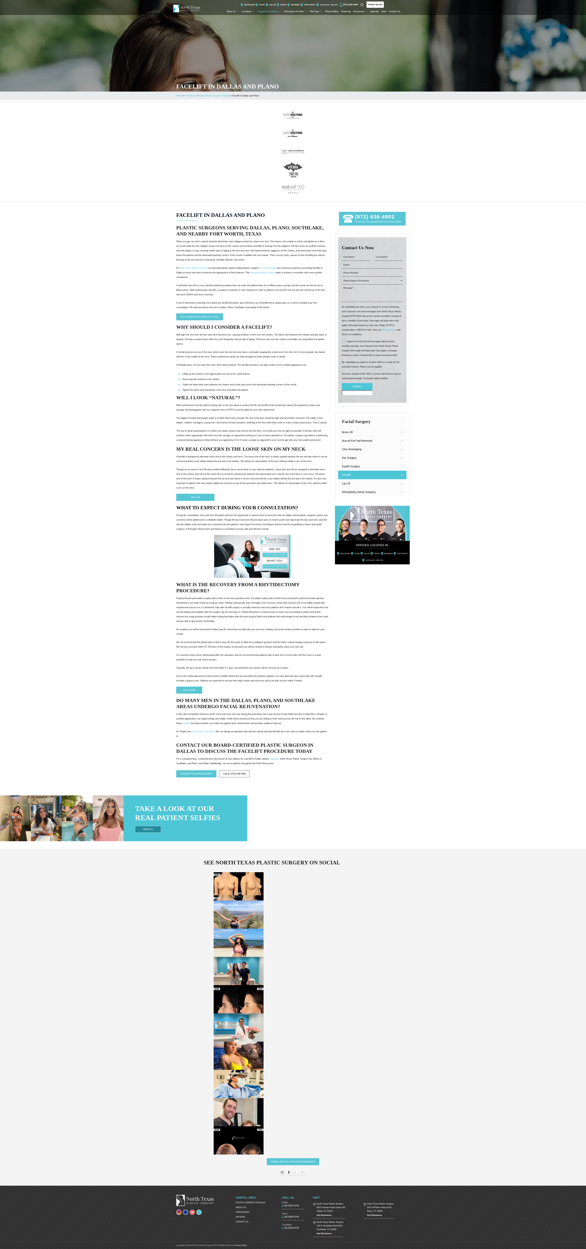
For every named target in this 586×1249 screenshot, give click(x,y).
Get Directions (324, 1215)
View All (148, 829)
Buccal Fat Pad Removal (357, 440)
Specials (374, 11)
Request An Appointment (196, 773)
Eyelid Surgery (351, 466)
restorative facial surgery (262, 272)
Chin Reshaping (352, 449)
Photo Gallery (332, 11)
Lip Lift (346, 483)
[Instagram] (282, 1172)
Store (384, 11)
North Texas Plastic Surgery (193, 268)
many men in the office (203, 731)
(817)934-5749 (291, 1205)
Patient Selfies (375, 4)
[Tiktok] (302, 1172)
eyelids (186, 723)
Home (179, 95)
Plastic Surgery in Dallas (250, 1203)
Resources (358, 11)
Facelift (346, 474)
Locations (246, 11)
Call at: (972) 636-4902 (234, 773)
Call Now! (189, 690)
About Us (231, 11)
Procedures (190, 95)
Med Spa (314, 11)
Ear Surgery (349, 457)
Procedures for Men (294, 11)
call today (274, 758)
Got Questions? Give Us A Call (199, 316)
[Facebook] (288, 1172)
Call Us (195, 497)
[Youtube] (295, 1172)
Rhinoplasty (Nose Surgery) (359, 492)
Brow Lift (347, 432)
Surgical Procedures (268, 11)
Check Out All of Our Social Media (293, 1161)
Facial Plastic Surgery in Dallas (214, 95)
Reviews (240, 1217)
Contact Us (394, 11)
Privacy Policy (389, 329)
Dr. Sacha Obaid (267, 268)
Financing (346, 11)
